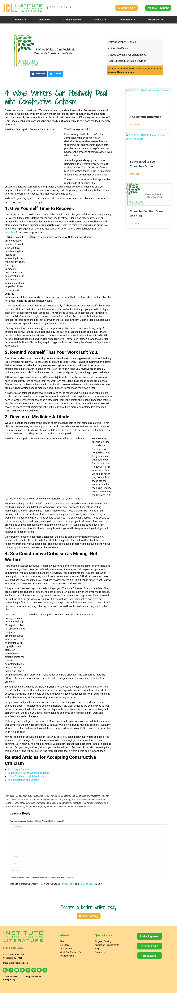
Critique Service (72, 19)
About (63, 941)
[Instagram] (10, 970)
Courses (18, 19)
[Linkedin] (22, 970)
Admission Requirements (107, 945)
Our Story (64, 945)
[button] (38, 74)
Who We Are (66, 948)
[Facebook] (5, 970)
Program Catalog (103, 941)
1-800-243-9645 (58, 8)
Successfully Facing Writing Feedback (28, 772)
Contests (98, 19)
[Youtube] (16, 970)
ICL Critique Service (18, 769)
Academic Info (67, 955)
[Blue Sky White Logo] (33, 970)
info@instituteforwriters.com (15, 963)
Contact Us (100, 952)
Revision (141, 60)
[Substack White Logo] (39, 970)
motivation (130, 60)
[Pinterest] (44, 970)
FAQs (97, 948)
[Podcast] (27, 970)
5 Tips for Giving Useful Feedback (26, 776)
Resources (154, 19)
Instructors (45, 19)
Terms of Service (87, 884)
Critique (118, 60)
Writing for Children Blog (132, 54)
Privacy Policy (68, 884)
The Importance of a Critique (23, 779)
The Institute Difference (145, 117)
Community (125, 19)
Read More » (135, 125)
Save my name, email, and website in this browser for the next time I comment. (42, 878)
